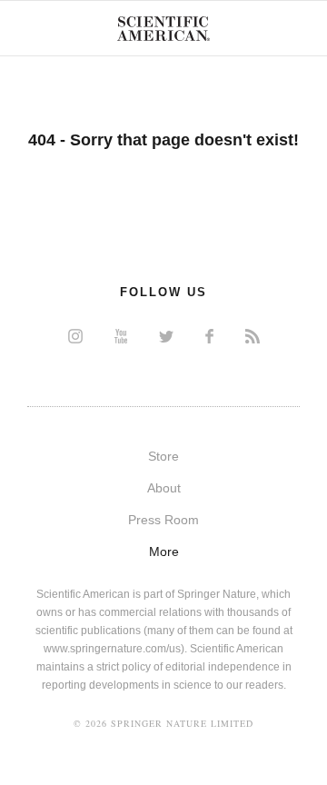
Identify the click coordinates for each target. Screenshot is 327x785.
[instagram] (75, 335)
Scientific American (163, 28)
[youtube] (121, 335)
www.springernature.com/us (112, 648)
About (164, 488)
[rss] (252, 335)
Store (163, 456)
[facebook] (209, 335)
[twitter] (166, 335)
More (164, 551)
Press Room (163, 519)
